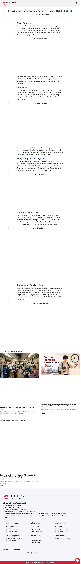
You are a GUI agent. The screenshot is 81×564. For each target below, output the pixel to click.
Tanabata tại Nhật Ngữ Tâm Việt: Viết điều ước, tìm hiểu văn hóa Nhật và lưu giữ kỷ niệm (18, 476)
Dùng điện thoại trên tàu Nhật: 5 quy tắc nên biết (17, 407)
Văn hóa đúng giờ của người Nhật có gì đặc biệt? (58, 405)
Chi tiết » (2, 416)
